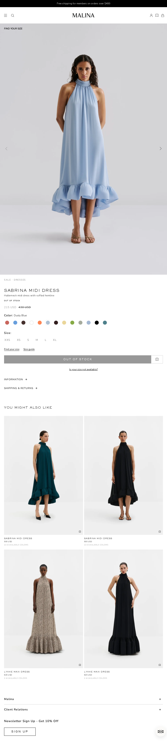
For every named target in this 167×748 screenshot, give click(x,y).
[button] (12, 15)
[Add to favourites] (157, 359)
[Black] (97, 323)
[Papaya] (40, 323)
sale (7, 279)
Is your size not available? (83, 369)
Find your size (11, 349)
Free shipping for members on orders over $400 (83, 3)
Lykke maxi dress (17, 672)
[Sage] (80, 323)
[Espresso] (56, 323)
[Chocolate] (23, 323)
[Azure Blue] (15, 323)
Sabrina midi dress (18, 538)
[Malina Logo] (83, 15)
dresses (20, 279)
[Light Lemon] (64, 323)
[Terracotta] (7, 323)
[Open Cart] (162, 15)
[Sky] (89, 323)
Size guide (29, 349)
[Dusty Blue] (48, 323)
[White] (32, 323)
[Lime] (72, 323)
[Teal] (105, 323)
